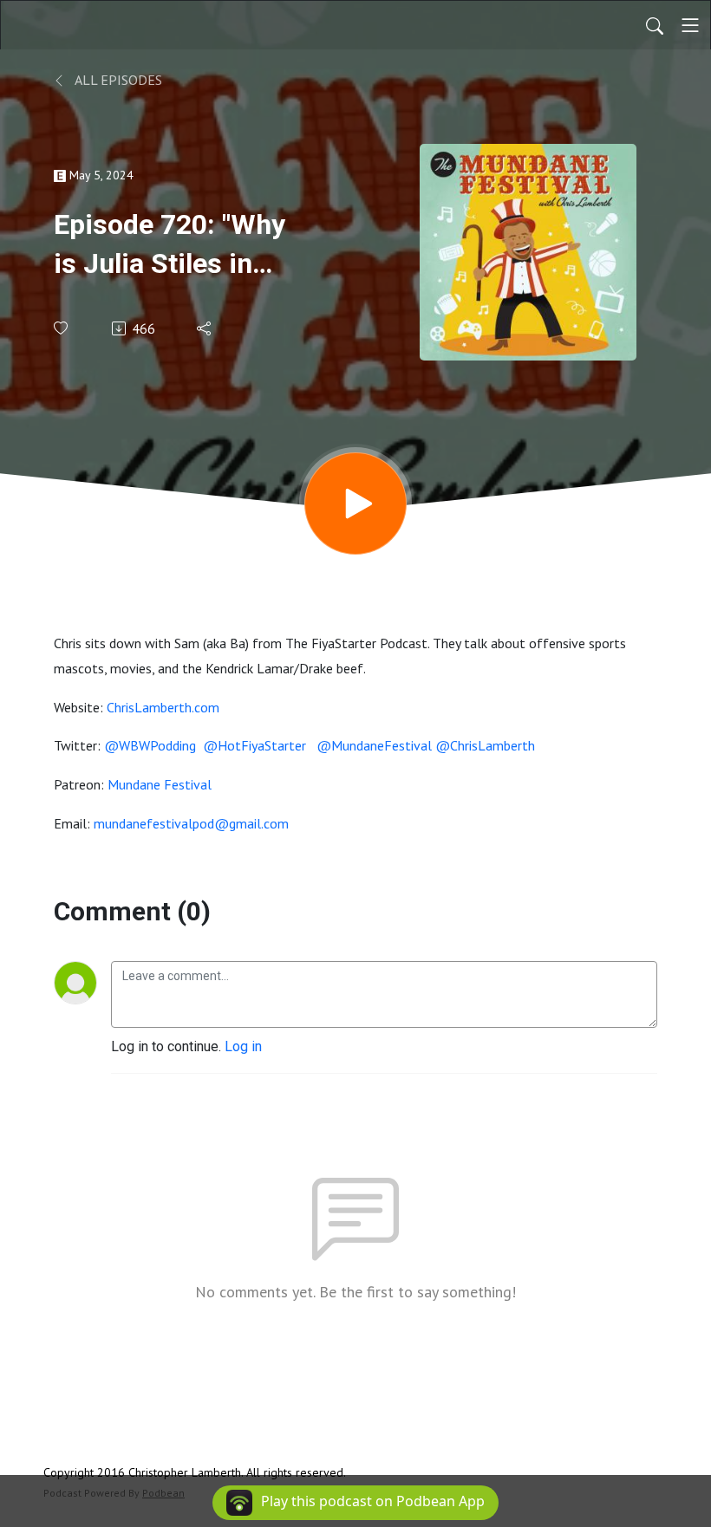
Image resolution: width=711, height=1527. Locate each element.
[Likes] (62, 328)
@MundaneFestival (374, 745)
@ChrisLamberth (485, 745)
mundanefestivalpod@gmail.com (191, 823)
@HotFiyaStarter (256, 745)
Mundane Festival (160, 784)
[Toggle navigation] (690, 25)
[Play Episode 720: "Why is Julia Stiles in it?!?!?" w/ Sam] (355, 503)
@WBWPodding (150, 745)
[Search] (654, 25)
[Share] (205, 328)
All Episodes (117, 79)
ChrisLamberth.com (163, 707)
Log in (243, 1046)
